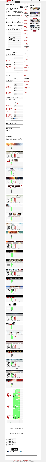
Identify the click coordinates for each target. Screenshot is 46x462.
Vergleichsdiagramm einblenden (18, 53)
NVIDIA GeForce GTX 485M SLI (8, 105)
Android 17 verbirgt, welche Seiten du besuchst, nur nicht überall (38, 10)
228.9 (12, 254)
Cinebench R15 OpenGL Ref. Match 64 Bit (10, 131)
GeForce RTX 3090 (25, 29)
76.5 (11, 172)
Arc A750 (24, 58)
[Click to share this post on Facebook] (8, 451)
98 (11, 345)
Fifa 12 (8, 333)
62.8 (11, 219)
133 (11, 210)
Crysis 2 (8, 416)
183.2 (12, 290)
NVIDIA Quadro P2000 (8, 109)
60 (11, 272)
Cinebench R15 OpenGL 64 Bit (9, 130)
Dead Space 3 (8, 206)
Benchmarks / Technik (28, 453)
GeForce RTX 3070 (25, 47)
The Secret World (9, 215)
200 (11, 209)
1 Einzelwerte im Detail (11, 53)
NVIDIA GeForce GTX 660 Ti (8, 87)
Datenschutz (19, 460)
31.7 (11, 220)
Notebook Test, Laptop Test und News (18, 453)
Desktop (16, 72)
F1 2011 (8, 343)
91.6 (11, 171)
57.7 (11, 200)
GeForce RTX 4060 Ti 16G (26, 43)
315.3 (12, 336)
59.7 (11, 273)
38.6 (11, 319)
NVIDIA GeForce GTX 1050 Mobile (9, 113)
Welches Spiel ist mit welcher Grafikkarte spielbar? (15, 424)
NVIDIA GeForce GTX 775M (8, 62)
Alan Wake (8, 279)
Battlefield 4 (8, 169)
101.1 (12, 363)
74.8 (11, 217)
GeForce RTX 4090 (25, 17)
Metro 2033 (8, 381)
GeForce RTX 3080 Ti (25, 30)
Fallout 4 (8, 153)
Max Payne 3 (8, 233)
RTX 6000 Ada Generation (26, 22)
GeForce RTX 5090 (25, 16)
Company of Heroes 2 (10, 187)
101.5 (12, 362)
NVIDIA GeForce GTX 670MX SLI (8, 92)
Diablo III (8, 252)
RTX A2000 (25, 75)
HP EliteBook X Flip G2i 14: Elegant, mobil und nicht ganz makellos (37, 23)
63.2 (11, 365)
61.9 (11, 292)
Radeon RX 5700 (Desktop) (26, 67)
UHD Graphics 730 (25, 92)
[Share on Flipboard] (18, 451)
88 (11, 346)
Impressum (15, 460)
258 (11, 207)
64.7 (11, 218)
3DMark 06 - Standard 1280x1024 (10, 99)
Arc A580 (24, 64)
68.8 (11, 246)
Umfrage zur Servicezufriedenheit (35, 4)
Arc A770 (24, 53)
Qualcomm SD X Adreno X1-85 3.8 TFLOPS (9, 58)
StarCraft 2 (8, 372)
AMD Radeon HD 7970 (8, 90)
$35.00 (11, 432)
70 (11, 181)
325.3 (12, 373)
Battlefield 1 (8, 145)
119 (11, 375)
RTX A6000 (25, 33)
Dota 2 (7, 179)
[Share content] (7, 451)
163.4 (12, 256)
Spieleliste (25, 12)
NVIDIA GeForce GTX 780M (8, 112)
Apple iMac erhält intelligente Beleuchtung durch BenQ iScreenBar (32, 16)
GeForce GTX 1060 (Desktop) (26, 81)
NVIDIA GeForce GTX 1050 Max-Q (9, 114)
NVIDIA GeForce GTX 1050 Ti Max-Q (9, 108)
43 (11, 174)
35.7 (11, 156)
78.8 (11, 318)
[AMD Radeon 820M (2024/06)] (11, 443)
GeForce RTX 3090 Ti (25, 24)
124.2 (12, 316)
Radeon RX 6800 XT (25, 39)
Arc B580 (24, 52)
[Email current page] (22, 451)
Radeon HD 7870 (25, 87)
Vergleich (15, 154)
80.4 (11, 299)
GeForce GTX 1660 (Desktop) (26, 79)
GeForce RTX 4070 (25, 37)
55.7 (11, 300)
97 (11, 263)
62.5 (11, 226)
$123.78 (11, 429)
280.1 (12, 337)
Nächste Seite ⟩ (35, 18)
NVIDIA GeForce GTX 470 (8, 93)
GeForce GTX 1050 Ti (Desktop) (26, 84)
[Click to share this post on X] (13, 451)
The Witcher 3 (8, 161)
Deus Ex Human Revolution (10, 352)
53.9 (11, 247)
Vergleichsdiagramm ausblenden (18, 103)
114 (11, 327)
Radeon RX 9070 (25, 23)
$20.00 (11, 426)
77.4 (11, 154)
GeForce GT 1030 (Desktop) (26, 88)
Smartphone (13, 72)
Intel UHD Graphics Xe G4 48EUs (8, 86)
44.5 (11, 155)
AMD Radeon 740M (7, 67)
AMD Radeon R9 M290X (8, 111)
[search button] (37, 0)
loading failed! (7, 455)
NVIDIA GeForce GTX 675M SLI (8, 66)
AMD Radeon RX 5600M (8, 106)
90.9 (11, 198)
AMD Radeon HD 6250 (8, 57)
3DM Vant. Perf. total (8, 74)
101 (11, 364)
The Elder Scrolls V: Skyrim (10, 297)
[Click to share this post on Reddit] (15, 451)
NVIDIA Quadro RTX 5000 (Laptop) (9, 116)
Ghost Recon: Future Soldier (10, 225)
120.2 (12, 374)
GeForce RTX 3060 (25, 59)
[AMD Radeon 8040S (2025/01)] (11, 440)
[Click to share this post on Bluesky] (12, 451)
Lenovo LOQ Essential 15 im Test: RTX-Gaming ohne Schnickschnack (37, 28)
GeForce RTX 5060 (25, 44)
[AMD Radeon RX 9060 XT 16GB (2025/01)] (11, 442)
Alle (19, 97)
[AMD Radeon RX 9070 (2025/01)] (11, 439)
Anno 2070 (8, 407)
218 (11, 208)
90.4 (11, 298)
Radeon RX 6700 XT (25, 50)
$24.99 (11, 427)
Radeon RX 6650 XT (25, 56)
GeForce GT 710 (25, 89)
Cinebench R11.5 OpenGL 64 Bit (11, 128)
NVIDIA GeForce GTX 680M (8, 88)
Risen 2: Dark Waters (9, 261)
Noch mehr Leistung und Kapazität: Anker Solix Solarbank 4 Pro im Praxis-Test (32, 28)
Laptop (21, 97)
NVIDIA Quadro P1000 (8, 60)
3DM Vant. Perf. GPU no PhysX (9, 75)
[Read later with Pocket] (17, 451)
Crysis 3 (8, 197)
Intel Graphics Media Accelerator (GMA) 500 (9, 83)
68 (11, 173)
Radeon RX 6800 (25, 40)
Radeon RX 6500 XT (25, 76)
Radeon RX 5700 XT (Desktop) (26, 62)
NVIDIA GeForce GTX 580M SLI (8, 94)
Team (17, 460)
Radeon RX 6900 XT (25, 34)
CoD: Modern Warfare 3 (10, 305)
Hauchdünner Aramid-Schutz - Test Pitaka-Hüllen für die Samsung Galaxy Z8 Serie (32, 23)
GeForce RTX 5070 (25, 26)
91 (11, 180)
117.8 (12, 291)
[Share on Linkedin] (20, 451)
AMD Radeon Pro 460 (8, 69)
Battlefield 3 (8, 315)
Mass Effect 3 (8, 271)
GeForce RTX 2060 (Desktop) (26, 68)
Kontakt (22, 460)
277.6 (12, 253)
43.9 (11, 228)
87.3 (11, 244)
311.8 (12, 289)
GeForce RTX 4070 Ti (25, 27)
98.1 (11, 317)
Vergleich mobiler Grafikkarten (33, 453)
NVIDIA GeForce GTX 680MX (8, 68)
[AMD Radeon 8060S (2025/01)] (11, 441)
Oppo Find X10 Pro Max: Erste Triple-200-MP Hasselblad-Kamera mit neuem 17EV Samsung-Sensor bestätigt (32, 10)
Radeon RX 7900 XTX (25, 20)
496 (11, 335)
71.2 (11, 245)
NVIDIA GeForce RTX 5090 (8, 70)
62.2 (11, 182)
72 (11, 328)
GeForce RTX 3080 (25, 36)
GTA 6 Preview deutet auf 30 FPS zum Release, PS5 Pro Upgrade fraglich (38, 16)
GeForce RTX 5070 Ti (25, 19)
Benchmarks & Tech (24, 453)
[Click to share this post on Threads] (10, 451)
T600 (24, 86)
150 (11, 344)
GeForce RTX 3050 (25, 70)
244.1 (12, 338)
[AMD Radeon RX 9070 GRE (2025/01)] (11, 444)
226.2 (12, 255)
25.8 (11, 201)
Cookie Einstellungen (26, 460)
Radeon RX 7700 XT (25, 41)
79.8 (11, 199)
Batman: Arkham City (9, 324)
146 (11, 326)
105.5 (12, 376)
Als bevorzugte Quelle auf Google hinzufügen (15, 449)
